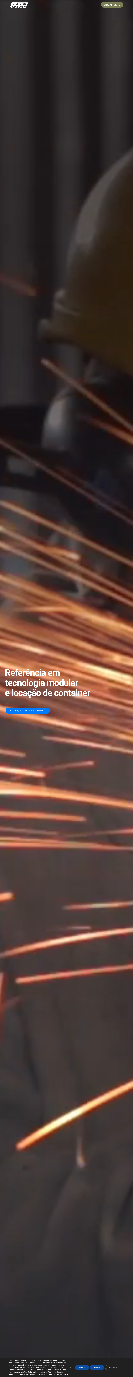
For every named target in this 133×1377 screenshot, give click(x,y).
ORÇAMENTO (112, 4)
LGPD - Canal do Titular (58, 1374)
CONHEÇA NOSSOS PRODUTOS (27, 710)
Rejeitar (97, 1367)
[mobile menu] (93, 5)
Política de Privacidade (18, 1374)
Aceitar (82, 1367)
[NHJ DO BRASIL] (19, 5)
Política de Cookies (38, 1374)
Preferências (114, 1367)
